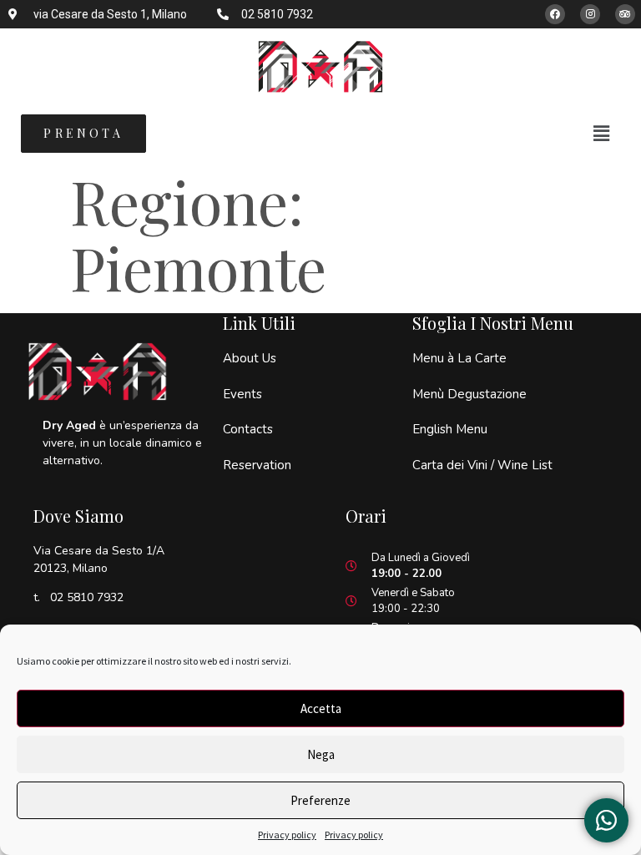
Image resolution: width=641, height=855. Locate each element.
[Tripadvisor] (625, 14)
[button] (602, 133)
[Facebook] (555, 14)
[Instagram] (590, 14)
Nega (321, 754)
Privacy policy (287, 834)
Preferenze (320, 800)
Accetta (320, 708)
